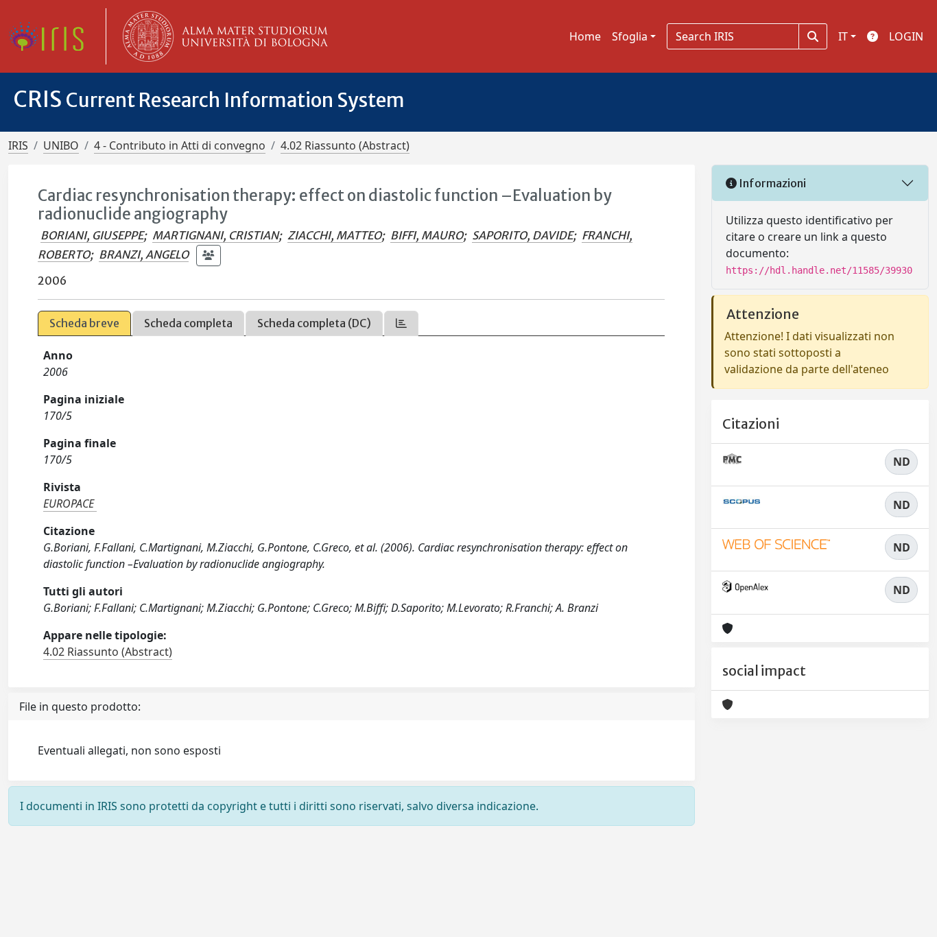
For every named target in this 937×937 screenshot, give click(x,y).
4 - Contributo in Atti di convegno (179, 145)
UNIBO (61, 145)
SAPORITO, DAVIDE (522, 235)
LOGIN (906, 36)
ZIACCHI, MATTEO (334, 235)
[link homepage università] (222, 36)
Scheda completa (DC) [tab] (314, 323)
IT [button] (843, 36)
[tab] (401, 323)
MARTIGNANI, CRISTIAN (215, 235)
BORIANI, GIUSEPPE (91, 235)
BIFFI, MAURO (426, 235)
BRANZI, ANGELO (144, 254)
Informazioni (771, 183)
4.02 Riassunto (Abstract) (345, 145)
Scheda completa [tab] (188, 323)
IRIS (18, 145)
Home (585, 36)
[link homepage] (51, 36)
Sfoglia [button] (630, 36)
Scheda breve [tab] (84, 323)
